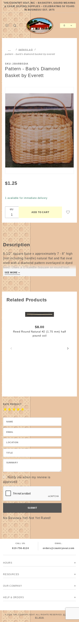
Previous (11, 348)
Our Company (12, 586)
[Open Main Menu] (7, 25)
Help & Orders (13, 597)
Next (67, 348)
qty (12, 209)
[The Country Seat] (39, 25)
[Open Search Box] (15, 25)
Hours (7, 562)
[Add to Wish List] (68, 212)
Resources (11, 574)
